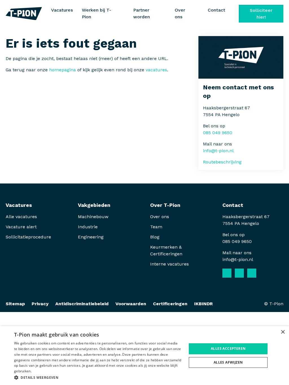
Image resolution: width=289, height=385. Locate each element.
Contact (216, 10)
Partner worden (141, 13)
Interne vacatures (169, 264)
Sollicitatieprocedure (29, 237)
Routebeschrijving (222, 162)
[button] (98, 377)
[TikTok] (264, 273)
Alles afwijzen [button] (228, 362)
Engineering (91, 237)
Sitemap (15, 303)
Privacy (40, 303)
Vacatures (62, 10)
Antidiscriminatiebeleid (82, 303)
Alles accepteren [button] (228, 348)
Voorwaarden (130, 303)
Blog (154, 237)
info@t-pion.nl (218, 150)
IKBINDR (203, 303)
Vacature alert (21, 226)
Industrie (88, 226)
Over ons (159, 216)
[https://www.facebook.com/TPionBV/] (226, 273)
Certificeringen (170, 303)
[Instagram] (251, 273)
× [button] (283, 332)
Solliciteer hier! (261, 14)
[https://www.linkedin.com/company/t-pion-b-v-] (239, 273)
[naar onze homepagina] (24, 13)
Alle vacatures (21, 216)
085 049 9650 (217, 132)
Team (156, 226)
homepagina (62, 69)
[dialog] (144, 355)
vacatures (156, 69)
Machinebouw (93, 216)
